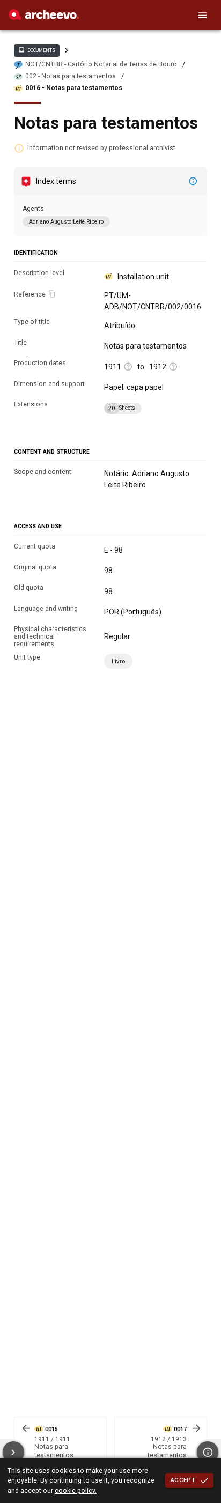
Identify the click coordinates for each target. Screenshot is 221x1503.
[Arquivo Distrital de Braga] (44, 17)
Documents (36, 50)
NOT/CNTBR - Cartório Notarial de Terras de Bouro (101, 64)
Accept (183, 1480)
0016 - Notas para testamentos (73, 88)
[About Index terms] (193, 181)
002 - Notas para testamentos (70, 76)
